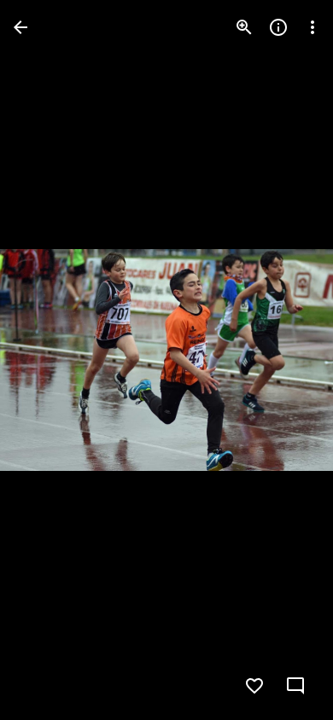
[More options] (312, 27)
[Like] (254, 686)
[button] (48, 360)
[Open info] (278, 27)
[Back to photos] (20, 27)
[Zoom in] (244, 27)
